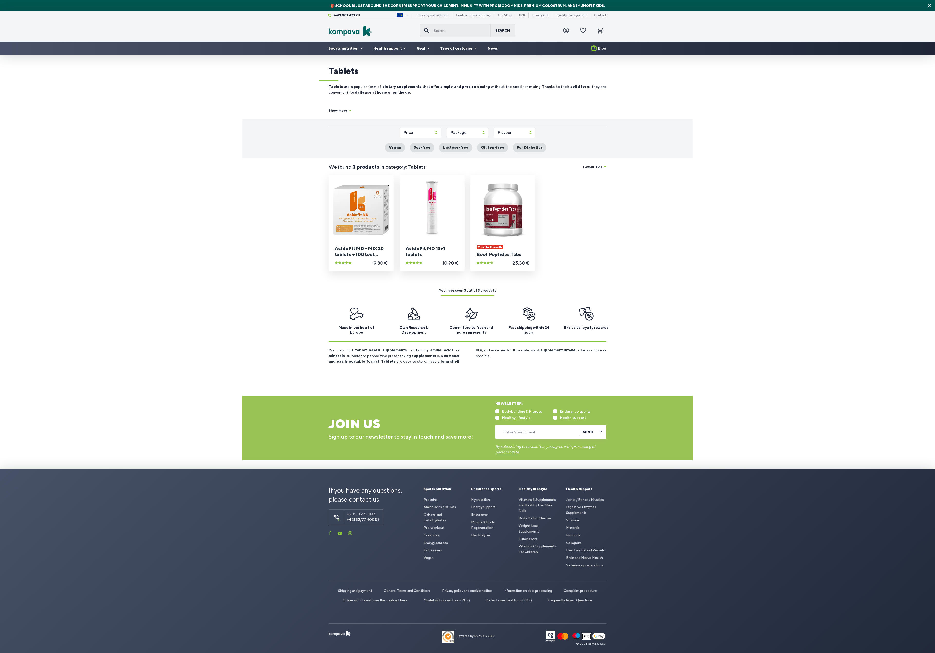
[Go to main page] (372, 31)
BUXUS (479, 636)
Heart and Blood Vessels (585, 550)
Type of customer (456, 48)
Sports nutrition (343, 48)
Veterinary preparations (584, 565)
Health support (387, 48)
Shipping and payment (433, 15)
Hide (929, 5)
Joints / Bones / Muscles (585, 500)
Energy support (483, 507)
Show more (338, 110)
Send (588, 432)
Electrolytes (480, 535)
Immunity (573, 535)
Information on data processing (527, 591)
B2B (522, 15)
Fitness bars (528, 539)
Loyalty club (540, 15)
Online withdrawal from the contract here (375, 600)
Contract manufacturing (473, 15)
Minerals (573, 528)
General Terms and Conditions (407, 591)
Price (408, 132)
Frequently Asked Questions (570, 600)
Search (503, 30)
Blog (602, 48)
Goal (421, 48)
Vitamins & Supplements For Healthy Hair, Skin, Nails (537, 505)
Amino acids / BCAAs (440, 507)
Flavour (505, 132)
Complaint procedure (580, 591)
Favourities (592, 167)
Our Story (505, 15)
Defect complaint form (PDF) (509, 600)
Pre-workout (434, 528)
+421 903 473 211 (347, 15)
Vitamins (572, 520)
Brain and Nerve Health (584, 558)
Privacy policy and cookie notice (467, 591)
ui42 (491, 636)
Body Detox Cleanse (535, 518)
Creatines (431, 535)
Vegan (429, 558)
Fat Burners (433, 550)
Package (458, 132)
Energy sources (436, 543)
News (493, 48)
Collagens (573, 543)
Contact (600, 15)
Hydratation (480, 500)
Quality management (572, 15)
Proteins (430, 500)
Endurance (479, 514)
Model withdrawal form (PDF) (446, 600)
